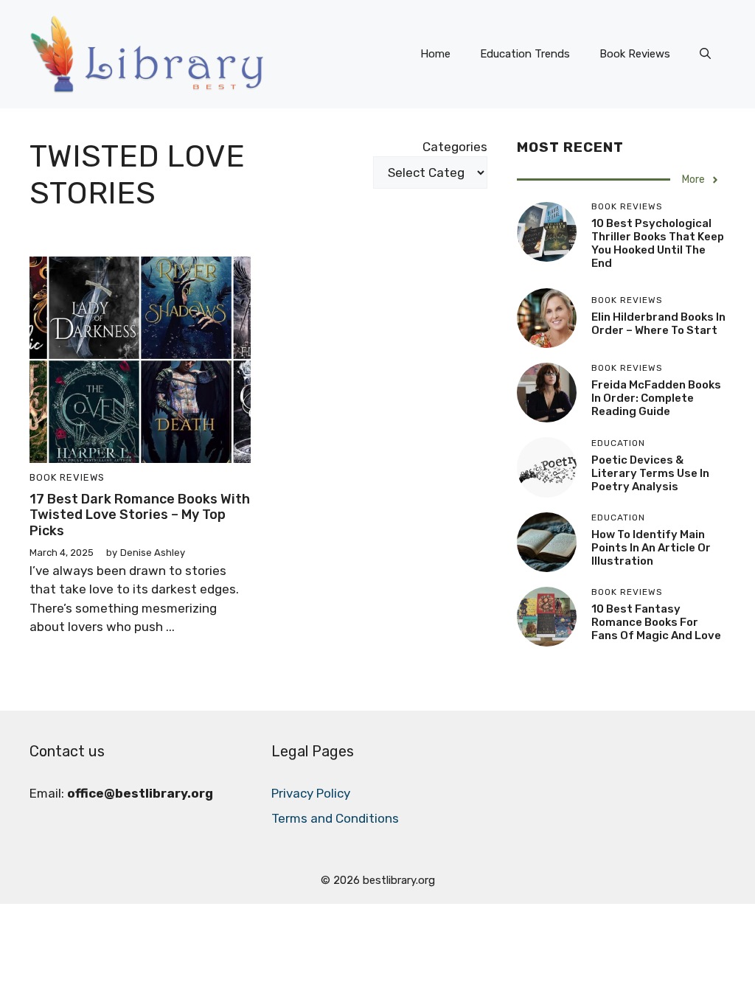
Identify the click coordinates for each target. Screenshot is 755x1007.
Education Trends (525, 53)
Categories (454, 146)
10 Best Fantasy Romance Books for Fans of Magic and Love (656, 622)
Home (435, 53)
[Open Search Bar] (705, 54)
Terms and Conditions (335, 818)
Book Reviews (634, 53)
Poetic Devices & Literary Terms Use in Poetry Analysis (650, 473)
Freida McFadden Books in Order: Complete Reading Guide (656, 398)
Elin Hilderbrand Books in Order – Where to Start (658, 323)
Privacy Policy (310, 793)
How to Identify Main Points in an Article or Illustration (651, 548)
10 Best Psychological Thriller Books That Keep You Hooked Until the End (657, 243)
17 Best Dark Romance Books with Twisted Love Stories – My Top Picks (139, 515)
